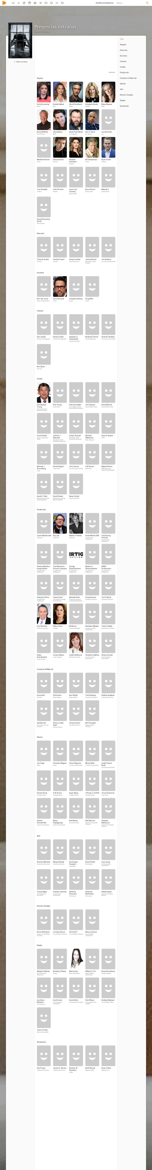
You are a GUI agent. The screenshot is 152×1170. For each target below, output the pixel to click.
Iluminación (124, 106)
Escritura (123, 56)
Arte (121, 89)
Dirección (123, 50)
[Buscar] (147, 3)
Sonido (122, 67)
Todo (122, 39)
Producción (124, 72)
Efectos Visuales (126, 95)
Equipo (122, 100)
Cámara (123, 61)
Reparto (123, 45)
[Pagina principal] (4, 4)
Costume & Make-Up (128, 78)
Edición (123, 84)
